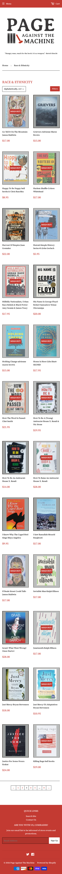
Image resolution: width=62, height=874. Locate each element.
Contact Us (31, 819)
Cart (57, 3)
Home (5, 65)
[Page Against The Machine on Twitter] (27, 855)
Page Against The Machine (22, 862)
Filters (55, 89)
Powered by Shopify (46, 862)
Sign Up (54, 840)
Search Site (31, 816)
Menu (8, 3)
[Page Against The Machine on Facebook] (32, 855)
